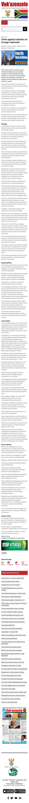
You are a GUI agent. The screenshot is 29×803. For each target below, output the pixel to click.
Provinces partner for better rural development (14, 669)
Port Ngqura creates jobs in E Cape (11, 665)
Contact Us (12, 780)
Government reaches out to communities (12, 618)
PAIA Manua (18, 783)
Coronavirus (19, 780)
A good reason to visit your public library (12, 578)
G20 (17, 781)
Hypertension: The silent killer (9, 632)
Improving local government (9, 638)
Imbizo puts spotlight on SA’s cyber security (13, 635)
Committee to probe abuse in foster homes (13, 593)
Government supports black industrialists (13, 622)
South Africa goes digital (8, 689)
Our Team (5, 780)
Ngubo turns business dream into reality (12, 662)
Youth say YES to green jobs (9, 702)
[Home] (14, 10)
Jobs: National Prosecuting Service (11, 647)
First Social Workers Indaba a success (12, 612)
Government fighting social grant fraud (12, 615)
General (4, 553)
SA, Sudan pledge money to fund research (13, 685)
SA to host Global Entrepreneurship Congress (14, 682)
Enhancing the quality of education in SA (12, 600)
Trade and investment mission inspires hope (13, 692)
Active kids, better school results (10, 581)
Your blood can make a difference (10, 699)
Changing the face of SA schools (10, 585)
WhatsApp (25, 565)
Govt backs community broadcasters (11, 628)
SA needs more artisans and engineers (12, 679)
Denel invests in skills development (11, 596)
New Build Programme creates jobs (11, 659)
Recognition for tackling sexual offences (12, 672)
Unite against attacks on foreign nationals (13, 695)
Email (3, 564)
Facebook (10, 564)
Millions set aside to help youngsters (11, 650)
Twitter (17, 564)
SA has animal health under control (11, 675)
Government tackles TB (8, 625)
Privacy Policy (10, 783)
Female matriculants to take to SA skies (12, 608)
